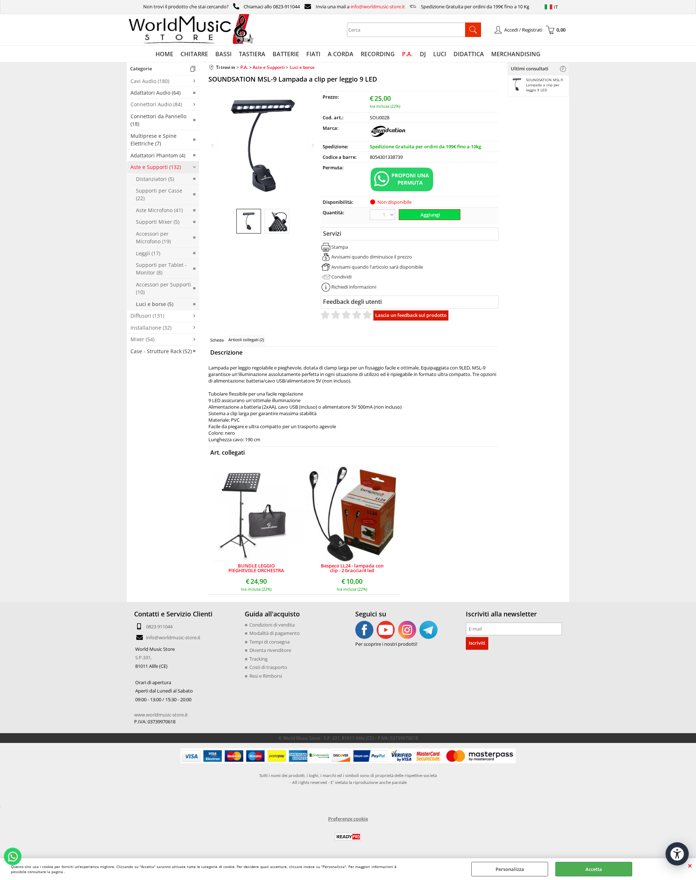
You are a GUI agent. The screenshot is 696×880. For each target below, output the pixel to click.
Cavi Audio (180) (149, 81)
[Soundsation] (388, 136)
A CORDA (340, 54)
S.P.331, (143, 657)
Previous (213, 145)
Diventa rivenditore (270, 650)
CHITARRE (194, 54)
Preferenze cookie (348, 818)
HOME (164, 54)
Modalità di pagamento (274, 633)
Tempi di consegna (269, 642)
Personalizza (510, 869)
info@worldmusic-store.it (378, 6)
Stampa (339, 247)
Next (312, 145)
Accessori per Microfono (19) (153, 237)
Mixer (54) (142, 339)
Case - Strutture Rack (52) (161, 351)
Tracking (258, 659)
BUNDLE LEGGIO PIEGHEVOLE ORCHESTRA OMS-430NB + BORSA (256, 568)
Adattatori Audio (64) (155, 92)
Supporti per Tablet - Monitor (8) (161, 268)
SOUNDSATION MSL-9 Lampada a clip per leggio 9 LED (544, 84)
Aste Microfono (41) (159, 210)
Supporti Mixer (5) (157, 221)
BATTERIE (286, 54)
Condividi (341, 276)
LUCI (439, 54)
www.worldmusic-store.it (161, 714)
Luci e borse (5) (154, 304)
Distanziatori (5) (155, 178)
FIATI (313, 54)
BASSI (223, 54)
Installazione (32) (150, 327)
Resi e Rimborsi (265, 676)
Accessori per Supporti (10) (163, 288)
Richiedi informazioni (353, 287)
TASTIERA (252, 54)
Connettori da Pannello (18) (158, 120)
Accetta (593, 869)
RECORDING (378, 54)
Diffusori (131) (147, 315)
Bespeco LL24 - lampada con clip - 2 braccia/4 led (352, 568)
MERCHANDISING (515, 54)
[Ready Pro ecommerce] (348, 836)
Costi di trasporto (268, 667)
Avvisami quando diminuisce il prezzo (371, 256)
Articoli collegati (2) (246, 339)
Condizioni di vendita (272, 624)
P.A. (407, 54)
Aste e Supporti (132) (155, 167)
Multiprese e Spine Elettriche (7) (153, 139)
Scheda (217, 340)
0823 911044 (159, 626)
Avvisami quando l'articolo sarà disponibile (377, 267)
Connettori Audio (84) (156, 104)
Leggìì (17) (148, 253)
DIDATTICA (468, 54)
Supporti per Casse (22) (159, 194)
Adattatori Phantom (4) (157, 155)
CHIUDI (690, 865)
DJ (423, 54)
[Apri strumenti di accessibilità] (677, 853)
